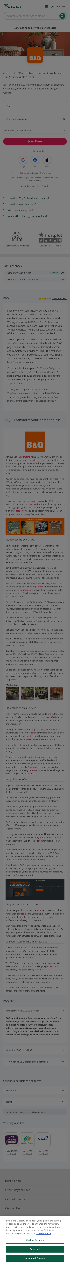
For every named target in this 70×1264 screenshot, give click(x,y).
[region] (35, 1240)
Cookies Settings (35, 1239)
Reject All (35, 1249)
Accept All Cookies (35, 1258)
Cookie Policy (43, 1233)
